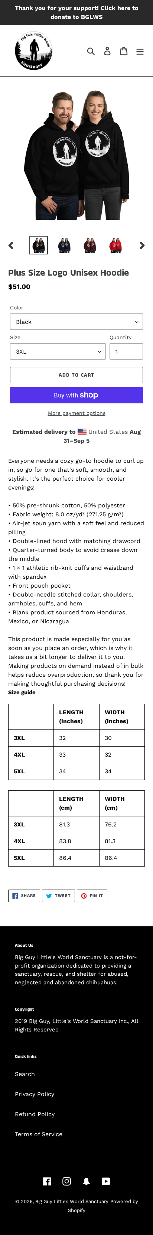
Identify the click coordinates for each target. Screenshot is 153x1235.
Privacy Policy (34, 1094)
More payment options (76, 413)
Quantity (120, 337)
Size (15, 337)
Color (16, 308)
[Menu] (140, 50)
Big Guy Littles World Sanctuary (71, 1201)
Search (25, 1074)
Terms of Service (38, 1134)
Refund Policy (35, 1114)
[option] (39, 245)
